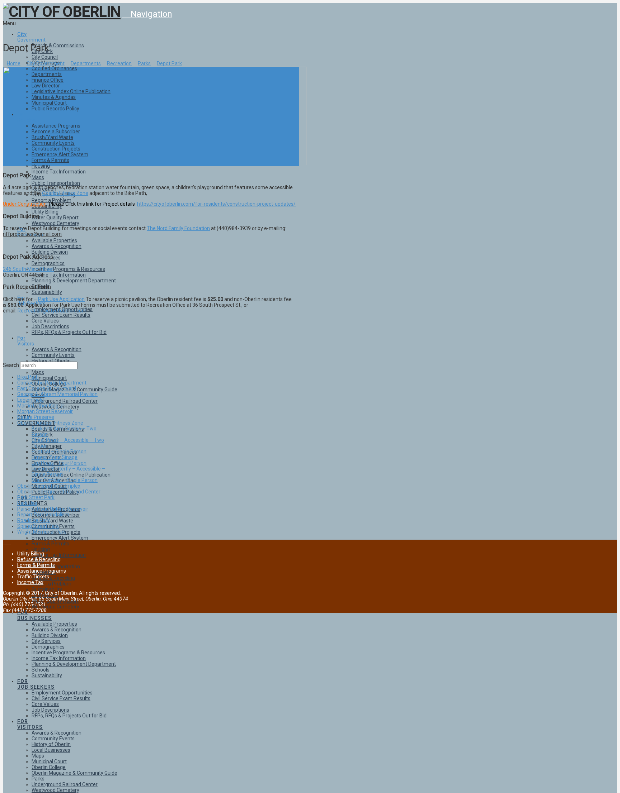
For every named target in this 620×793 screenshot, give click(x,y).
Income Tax (30, 582)
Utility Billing (30, 553)
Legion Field (30, 400)
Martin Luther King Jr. (41, 406)
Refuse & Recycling (39, 559)
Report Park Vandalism (43, 514)
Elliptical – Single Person (59, 451)
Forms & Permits (36, 565)
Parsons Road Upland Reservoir (52, 509)
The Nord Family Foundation (178, 228)
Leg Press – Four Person (59, 463)
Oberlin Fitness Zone (65, 193)
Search (11, 365)
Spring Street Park (38, 526)
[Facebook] (5, 542)
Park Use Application (61, 299)
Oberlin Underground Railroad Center (58, 492)
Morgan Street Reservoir (45, 411)
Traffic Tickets (33, 576)
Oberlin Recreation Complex (48, 486)
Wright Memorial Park (41, 532)
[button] (147, 14)
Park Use (27, 503)
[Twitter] (9, 542)
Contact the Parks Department (51, 383)
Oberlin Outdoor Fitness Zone (50, 423)
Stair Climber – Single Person (65, 480)
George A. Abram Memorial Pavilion (57, 394)
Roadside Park (33, 520)
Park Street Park (36, 497)
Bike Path (28, 377)
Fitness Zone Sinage (55, 457)
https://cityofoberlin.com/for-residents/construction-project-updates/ (216, 204)
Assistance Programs (41, 571)
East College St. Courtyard (46, 388)
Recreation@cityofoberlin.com (53, 311)
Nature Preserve (35, 417)
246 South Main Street (28, 269)
